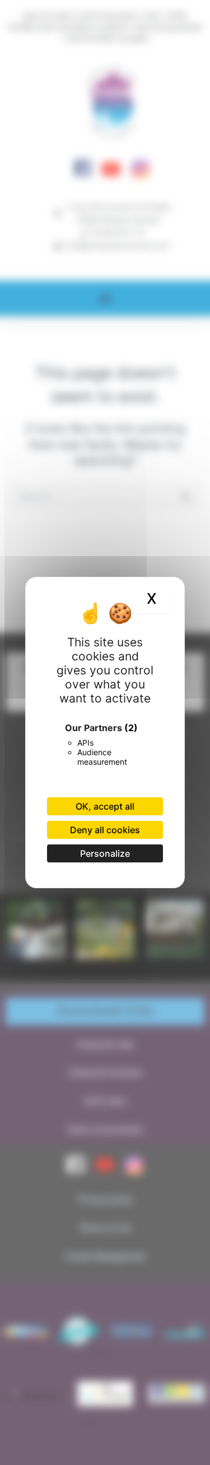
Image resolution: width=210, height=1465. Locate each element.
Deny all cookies (105, 829)
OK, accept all (105, 806)
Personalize (105, 853)
